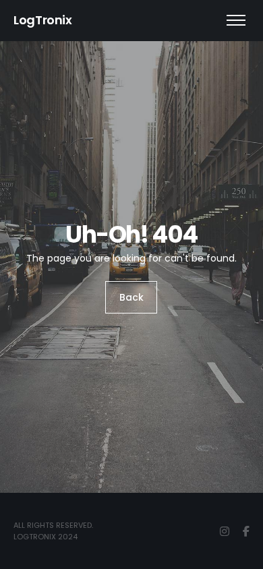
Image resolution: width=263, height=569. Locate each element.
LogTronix (42, 19)
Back (131, 297)
